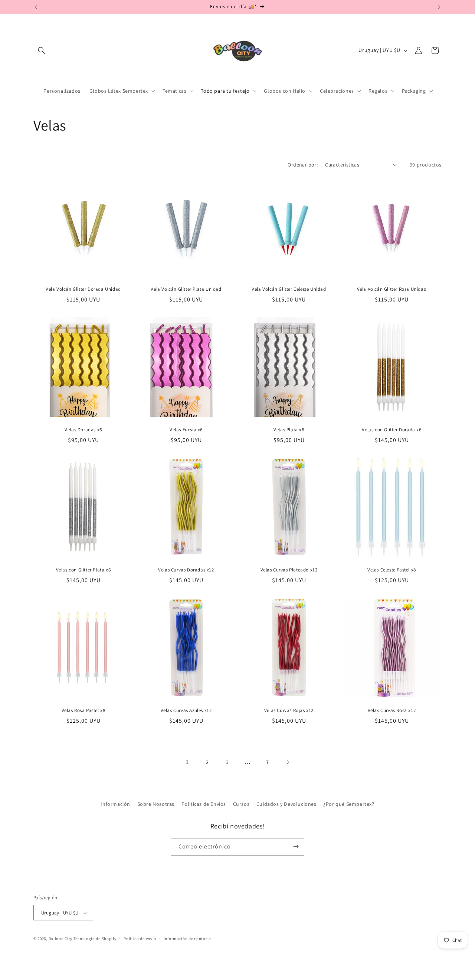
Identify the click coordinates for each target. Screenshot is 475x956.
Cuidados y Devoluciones (286, 804)
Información (115, 804)
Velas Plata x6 (288, 430)
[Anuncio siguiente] (439, 7)
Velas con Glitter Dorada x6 (391, 430)
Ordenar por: (303, 164)
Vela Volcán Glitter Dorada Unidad (83, 289)
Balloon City (60, 939)
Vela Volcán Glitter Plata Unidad (186, 289)
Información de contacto (188, 938)
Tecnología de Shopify (95, 939)
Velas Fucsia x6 (186, 430)
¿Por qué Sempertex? (348, 804)
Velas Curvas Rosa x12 (392, 710)
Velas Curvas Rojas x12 (289, 710)
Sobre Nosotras (155, 804)
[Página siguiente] (287, 762)
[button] (41, 50)
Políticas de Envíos (203, 804)
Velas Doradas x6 (83, 430)
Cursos (241, 804)
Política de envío (140, 938)
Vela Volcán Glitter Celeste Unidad (289, 289)
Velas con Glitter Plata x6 (83, 570)
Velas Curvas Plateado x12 (289, 570)
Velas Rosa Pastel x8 (83, 710)
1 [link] (187, 762)
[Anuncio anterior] (36, 7)
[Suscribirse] (296, 846)
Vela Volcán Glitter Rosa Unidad (392, 289)
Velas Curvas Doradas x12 (186, 570)
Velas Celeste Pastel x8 (391, 570)
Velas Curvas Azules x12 (186, 710)
